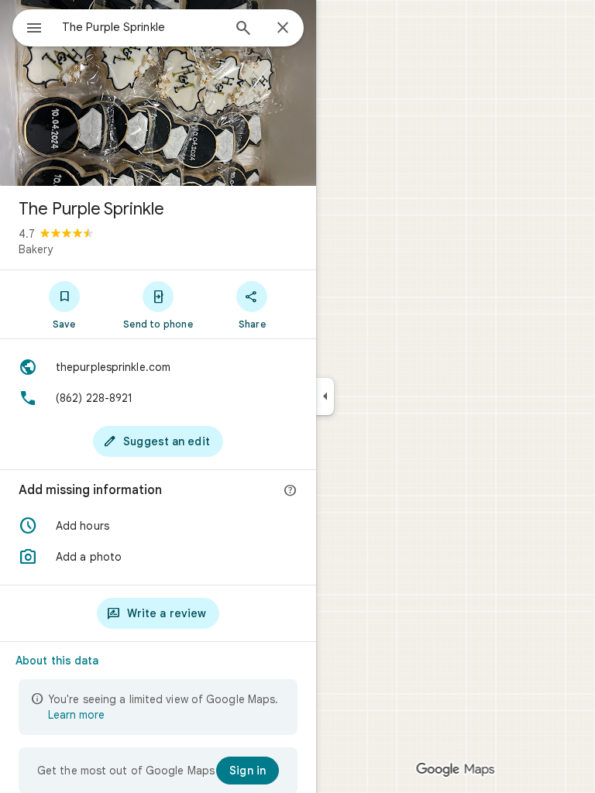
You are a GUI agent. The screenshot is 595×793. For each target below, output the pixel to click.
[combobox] (142, 27)
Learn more (76, 715)
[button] (158, 525)
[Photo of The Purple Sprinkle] (158, 93)
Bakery (36, 249)
